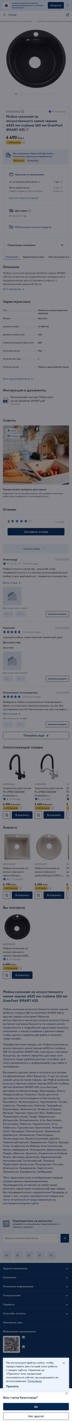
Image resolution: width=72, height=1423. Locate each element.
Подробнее (35, 1381)
